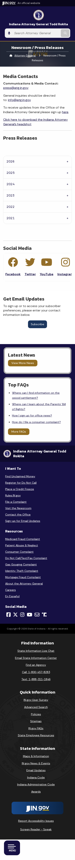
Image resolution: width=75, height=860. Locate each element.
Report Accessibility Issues (36, 821)
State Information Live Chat (35, 651)
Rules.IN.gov (13, 495)
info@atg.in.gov (19, 100)
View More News (22, 363)
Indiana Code (36, 777)
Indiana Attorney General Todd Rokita (38, 24)
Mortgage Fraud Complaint (23, 577)
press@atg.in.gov (15, 88)
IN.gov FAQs (35, 728)
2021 (11, 218)
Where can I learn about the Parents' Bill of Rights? (39, 406)
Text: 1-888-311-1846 (35, 679)
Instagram (65, 274)
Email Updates (36, 770)
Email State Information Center (36, 658)
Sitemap (36, 721)
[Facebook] (8, 614)
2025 (11, 173)
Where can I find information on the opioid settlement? (36, 395)
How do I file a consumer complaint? (36, 422)
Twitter (30, 274)
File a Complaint (16, 502)
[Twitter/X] (15, 614)
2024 (11, 184)
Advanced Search (36, 707)
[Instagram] (22, 614)
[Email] (37, 614)
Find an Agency (36, 665)
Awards (36, 791)
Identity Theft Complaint (21, 571)
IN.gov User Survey (36, 700)
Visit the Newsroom (18, 508)
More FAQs (18, 431)
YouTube (46, 274)
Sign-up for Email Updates (22, 521)
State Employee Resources (36, 735)
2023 (11, 195)
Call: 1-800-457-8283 (36, 672)
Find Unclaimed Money (20, 476)
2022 (11, 207)
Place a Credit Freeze (19, 489)
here (65, 112)
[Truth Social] (44, 615)
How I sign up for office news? (32, 415)
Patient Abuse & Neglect (21, 545)
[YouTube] (29, 614)
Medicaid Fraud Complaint (22, 539)
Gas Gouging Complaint (21, 564)
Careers (10, 590)
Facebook (13, 274)
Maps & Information (36, 756)
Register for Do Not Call (21, 482)
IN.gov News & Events (36, 763)
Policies (36, 714)
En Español (12, 596)
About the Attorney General (24, 583)
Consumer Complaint (19, 552)
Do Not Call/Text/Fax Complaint (26, 558)
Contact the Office (18, 514)
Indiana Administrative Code (36, 784)
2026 (11, 161)
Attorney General (25, 55)
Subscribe (37, 324)
